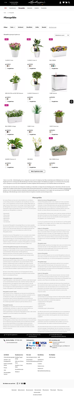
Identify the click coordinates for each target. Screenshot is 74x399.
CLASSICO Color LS (32, 60)
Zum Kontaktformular (12, 343)
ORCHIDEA (30, 159)
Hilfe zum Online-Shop (19, 362)
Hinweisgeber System (7, 373)
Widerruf (17, 372)
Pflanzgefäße (21, 8)
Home (5, 13)
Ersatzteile (43, 8)
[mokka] (7, 132)
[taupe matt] (29, 165)
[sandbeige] (50, 132)
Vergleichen (10, 68)
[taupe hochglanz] (7, 99)
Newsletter (29, 364)
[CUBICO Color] (37, 114)
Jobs (5, 370)
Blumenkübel (38, 390)
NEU (5, 8)
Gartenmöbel (37, 392)
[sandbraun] (9, 66)
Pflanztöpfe (53, 390)
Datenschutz (41, 366)
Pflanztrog (59, 390)
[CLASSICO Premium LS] (37, 81)
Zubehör (37, 8)
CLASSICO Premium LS (33, 93)
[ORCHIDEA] (37, 147)
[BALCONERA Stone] (59, 147)
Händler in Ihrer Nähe (19, 366)
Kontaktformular (19, 369)
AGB (39, 357)
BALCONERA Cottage (10, 126)
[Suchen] (69, 3)
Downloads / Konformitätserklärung (32, 360)
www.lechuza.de (67, 188)
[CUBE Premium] (59, 81)
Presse (5, 368)
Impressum (40, 368)
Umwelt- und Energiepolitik (7, 360)
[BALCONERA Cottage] (14, 114)
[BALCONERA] (59, 48)
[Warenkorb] (66, 3)
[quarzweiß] (52, 132)
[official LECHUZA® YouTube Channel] (24, 383)
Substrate (29, 8)
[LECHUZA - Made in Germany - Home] (36, 3)
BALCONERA (53, 60)
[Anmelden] (60, 3)
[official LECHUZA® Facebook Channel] (19, 383)
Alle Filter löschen (52, 27)
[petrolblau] (53, 66)
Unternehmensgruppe (9, 357)
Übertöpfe (14, 390)
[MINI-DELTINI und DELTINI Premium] (14, 81)
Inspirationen (12, 8)
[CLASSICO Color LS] (37, 48)
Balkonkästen (21, 390)
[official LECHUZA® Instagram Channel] (17, 383)
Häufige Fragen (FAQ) (19, 358)
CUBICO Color (30, 126)
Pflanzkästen (46, 390)
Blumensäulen (29, 390)
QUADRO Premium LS (10, 159)
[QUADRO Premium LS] (14, 147)
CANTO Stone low (54, 126)
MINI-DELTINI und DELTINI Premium (14, 93)
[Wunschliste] (63, 2)
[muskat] (7, 66)
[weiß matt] (28, 165)
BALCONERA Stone (54, 159)
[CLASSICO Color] (14, 48)
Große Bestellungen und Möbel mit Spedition (61, 347)
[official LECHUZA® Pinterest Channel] (22, 383)
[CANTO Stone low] (59, 114)
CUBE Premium (53, 93)
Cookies (40, 364)
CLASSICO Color (9, 60)
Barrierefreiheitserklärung (44, 371)
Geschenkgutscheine (31, 357)
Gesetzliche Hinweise (41, 360)
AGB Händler (52, 357)
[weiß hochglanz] (6, 99)
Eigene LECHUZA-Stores (8, 364)
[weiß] (6, 66)
